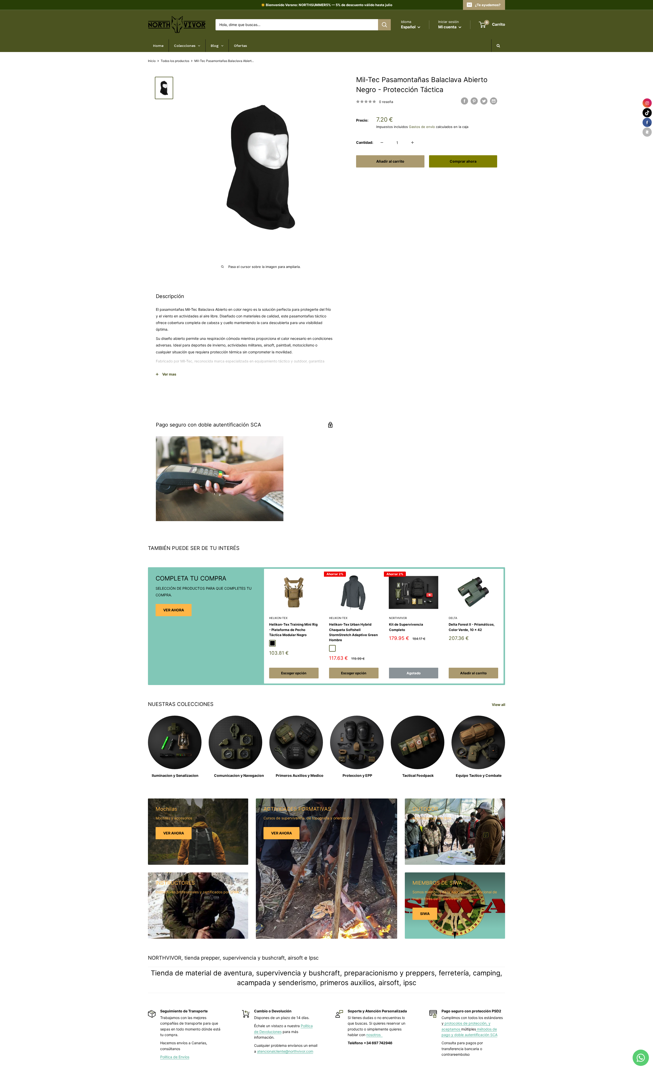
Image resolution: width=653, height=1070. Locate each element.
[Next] (503, 626)
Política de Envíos (174, 1057)
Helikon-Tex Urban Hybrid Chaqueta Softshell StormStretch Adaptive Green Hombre (353, 632)
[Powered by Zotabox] (647, 132)
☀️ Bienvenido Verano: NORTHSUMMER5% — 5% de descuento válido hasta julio (326, 5)
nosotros (374, 1035)
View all (499, 704)
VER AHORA (173, 610)
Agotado (414, 673)
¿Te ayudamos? (487, 5)
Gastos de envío (422, 126)
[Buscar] (384, 24)
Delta (453, 618)
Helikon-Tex (278, 618)
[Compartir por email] (493, 101)
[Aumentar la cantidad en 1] (412, 142)
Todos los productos (175, 61)
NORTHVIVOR (398, 618)
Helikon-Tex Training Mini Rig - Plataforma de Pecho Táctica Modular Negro (293, 629)
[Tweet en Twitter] (483, 101)
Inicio (152, 61)
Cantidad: (364, 142)
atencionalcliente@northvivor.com (285, 1051)
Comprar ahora (463, 161)
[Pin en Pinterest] (474, 101)
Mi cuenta (447, 26)
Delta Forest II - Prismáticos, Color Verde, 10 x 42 (472, 626)
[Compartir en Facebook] (464, 101)
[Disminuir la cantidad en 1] (381, 142)
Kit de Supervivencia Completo (406, 626)
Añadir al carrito (390, 161)
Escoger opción (293, 673)
